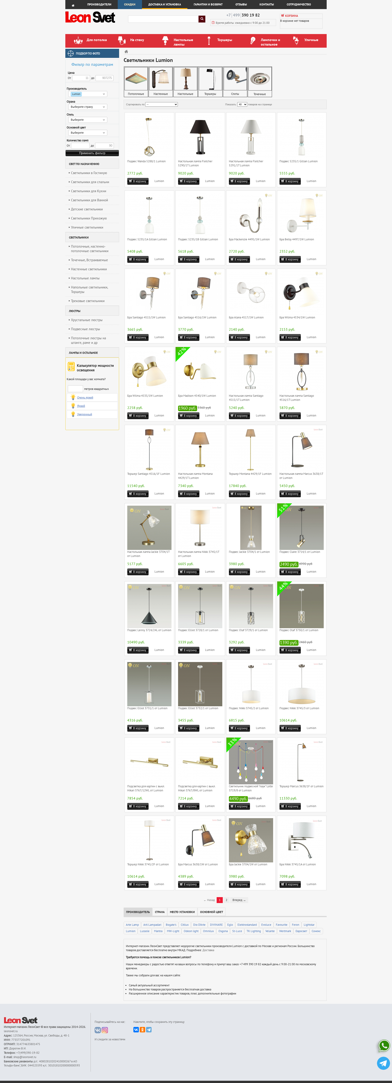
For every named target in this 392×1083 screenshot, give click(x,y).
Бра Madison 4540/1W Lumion (197, 396)
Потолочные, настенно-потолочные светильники (89, 248)
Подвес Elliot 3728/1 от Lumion (198, 630)
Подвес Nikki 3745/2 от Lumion (249, 708)
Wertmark (285, 931)
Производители (99, 4)
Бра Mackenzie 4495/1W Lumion (249, 239)
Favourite (281, 925)
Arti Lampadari (152, 925)
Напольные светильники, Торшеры (89, 289)
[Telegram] (149, 1029)
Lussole (144, 931)
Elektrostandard (247, 925)
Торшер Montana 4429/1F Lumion (250, 474)
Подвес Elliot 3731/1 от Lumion (147, 708)
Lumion (159, 181)
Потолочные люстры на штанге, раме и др (88, 340)
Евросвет (301, 931)
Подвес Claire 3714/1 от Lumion (299, 552)
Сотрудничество (299, 4)
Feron (295, 925)
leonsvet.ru (11, 1031)
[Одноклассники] (142, 1029)
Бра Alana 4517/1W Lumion (246, 317)
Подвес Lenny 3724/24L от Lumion (149, 630)
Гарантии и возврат (208, 4)
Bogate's (171, 925)
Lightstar (309, 925)
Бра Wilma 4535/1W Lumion (145, 396)
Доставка (208, 950)
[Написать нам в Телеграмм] (383, 1064)
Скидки (129, 4)
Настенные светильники (89, 269)
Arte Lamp (132, 925)
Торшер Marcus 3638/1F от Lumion (301, 786)
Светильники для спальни (90, 182)
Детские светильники (87, 209)
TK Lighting (254, 931)
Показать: (231, 104)
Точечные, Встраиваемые (89, 260)
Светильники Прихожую (89, 218)
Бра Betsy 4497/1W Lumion (296, 239)
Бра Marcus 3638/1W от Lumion (198, 864)
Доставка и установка (164, 4)
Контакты (267, 4)
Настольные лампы (85, 278)
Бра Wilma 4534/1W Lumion (297, 317)
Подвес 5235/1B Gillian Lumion (198, 239)
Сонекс (316, 931)
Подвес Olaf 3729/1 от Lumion (248, 630)
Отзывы (241, 4)
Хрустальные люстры (87, 320)
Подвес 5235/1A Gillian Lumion (147, 239)
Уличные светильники (87, 227)
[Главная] (127, 51)
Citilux (185, 925)
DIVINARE (216, 925)
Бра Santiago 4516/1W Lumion (197, 317)
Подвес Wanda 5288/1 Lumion (146, 161)
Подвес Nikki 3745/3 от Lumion (299, 708)
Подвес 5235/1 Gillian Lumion (298, 161)
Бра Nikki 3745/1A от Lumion (297, 864)
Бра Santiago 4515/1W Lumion (146, 317)
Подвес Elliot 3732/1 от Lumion (198, 708)
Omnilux (208, 931)
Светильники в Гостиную (89, 173)
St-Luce (237, 931)
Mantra (158, 931)
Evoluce (266, 925)
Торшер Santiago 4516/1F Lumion (148, 474)
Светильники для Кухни (88, 191)
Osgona (223, 931)
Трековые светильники (88, 301)
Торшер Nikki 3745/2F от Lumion (148, 864)
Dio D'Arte (199, 925)
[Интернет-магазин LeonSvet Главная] (96, 23)
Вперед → (239, 900)
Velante (270, 931)
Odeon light (191, 931)
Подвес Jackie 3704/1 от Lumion (249, 552)
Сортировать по (135, 104)
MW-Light (173, 931)
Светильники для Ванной (89, 200)
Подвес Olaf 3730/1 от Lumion (298, 630)
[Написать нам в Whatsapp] (383, 1047)
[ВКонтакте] (136, 1029)
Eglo (230, 925)
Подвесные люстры (85, 329)
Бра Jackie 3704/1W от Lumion (248, 864)
